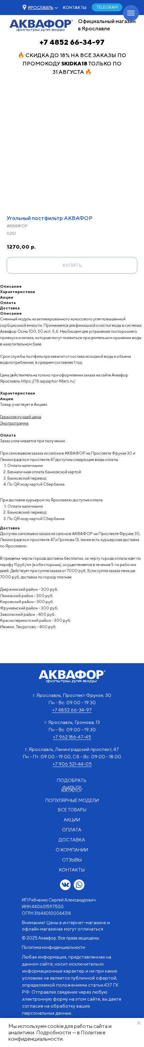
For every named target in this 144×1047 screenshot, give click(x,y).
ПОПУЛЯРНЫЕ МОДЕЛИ (72, 800)
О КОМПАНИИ (72, 849)
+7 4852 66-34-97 (72, 42)
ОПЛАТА (71, 829)
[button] (41, 7)
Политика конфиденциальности (53, 947)
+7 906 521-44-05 (72, 764)
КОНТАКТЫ (74, 7)
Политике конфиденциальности (56, 1035)
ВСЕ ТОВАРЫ (72, 809)
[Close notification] (139, 1023)
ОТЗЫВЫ (72, 859)
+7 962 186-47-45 (72, 737)
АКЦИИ (72, 819)
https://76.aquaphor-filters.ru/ (48, 380)
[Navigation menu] (131, 13)
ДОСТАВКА (72, 839)
